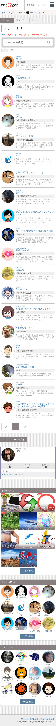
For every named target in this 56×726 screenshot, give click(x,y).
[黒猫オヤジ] (8, 196)
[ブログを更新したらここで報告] (28, 503)
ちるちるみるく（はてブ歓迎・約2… (35, 678)
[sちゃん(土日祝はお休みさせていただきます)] (8, 215)
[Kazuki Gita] (8, 293)
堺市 (33, 120)
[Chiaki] (48, 657)
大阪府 (28, 120)
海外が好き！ (10, 566)
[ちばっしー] (21, 673)
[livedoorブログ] (28, 539)
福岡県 (24, 331)
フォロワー (21, 20)
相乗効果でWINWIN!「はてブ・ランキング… (46, 509)
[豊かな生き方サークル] (10, 521)
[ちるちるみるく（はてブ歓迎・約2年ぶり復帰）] (35, 673)
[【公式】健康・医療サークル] (10, 539)
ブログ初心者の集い (46, 529)
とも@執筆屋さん (21, 598)
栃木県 (28, 101)
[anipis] (21, 657)
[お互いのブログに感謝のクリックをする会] (46, 539)
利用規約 (34, 719)
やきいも (35, 664)
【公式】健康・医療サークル (9, 546)
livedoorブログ (28, 547)
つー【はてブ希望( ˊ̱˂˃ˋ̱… (7, 679)
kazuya (48, 696)
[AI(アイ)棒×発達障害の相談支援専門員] (8, 234)
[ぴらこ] (8, 120)
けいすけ (7, 664)
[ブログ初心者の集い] (46, 521)
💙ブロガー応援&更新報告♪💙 (10, 510)
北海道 (28, 410)
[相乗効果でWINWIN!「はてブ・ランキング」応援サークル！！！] (46, 503)
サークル (36, 20)
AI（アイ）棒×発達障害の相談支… (21, 629)
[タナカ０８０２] (21, 689)
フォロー (10, 466)
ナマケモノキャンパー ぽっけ (35, 614)
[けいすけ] (7, 657)
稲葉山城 (48, 631)
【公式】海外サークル (28, 529)
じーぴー (7, 696)
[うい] (48, 673)
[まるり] (8, 388)
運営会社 (50, 719)
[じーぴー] (7, 689)
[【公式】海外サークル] (28, 521)
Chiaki (48, 664)
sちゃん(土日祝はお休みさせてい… (7, 629)
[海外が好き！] (10, 558)
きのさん (35, 696)
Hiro (3, 34)
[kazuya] (48, 689)
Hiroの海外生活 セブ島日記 (12, 474)
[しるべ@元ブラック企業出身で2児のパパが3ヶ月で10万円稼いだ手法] (8, 407)
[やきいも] (35, 657)
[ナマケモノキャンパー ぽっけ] (8, 177)
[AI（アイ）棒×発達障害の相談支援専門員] (21, 623)
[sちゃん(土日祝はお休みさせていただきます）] (7, 623)
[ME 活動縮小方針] (8, 370)
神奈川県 (29, 140)
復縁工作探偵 (35, 631)
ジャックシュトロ (7, 614)
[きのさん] (35, 689)
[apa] (8, 351)
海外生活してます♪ (28, 566)
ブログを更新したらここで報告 (28, 510)
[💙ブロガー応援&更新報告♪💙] (10, 503)
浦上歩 (7, 599)
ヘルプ (42, 719)
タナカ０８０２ (21, 696)
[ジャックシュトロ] (8, 140)
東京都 (28, 196)
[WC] (8, 159)
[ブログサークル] (10, 5)
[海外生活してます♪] (28, 558)
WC (21, 615)
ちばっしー (21, 680)
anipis (21, 664)
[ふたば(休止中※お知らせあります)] (8, 312)
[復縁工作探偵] (8, 254)
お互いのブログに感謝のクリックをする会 (46, 546)
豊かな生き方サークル (9, 529)
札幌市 (34, 410)
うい (48, 680)
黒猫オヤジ (48, 615)
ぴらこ (48, 599)
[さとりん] (8, 101)
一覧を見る (28, 571)
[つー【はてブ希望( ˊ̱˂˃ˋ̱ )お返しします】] (7, 673)
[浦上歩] (8, 62)
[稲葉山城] (8, 273)
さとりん (35, 599)
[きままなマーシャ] (8, 331)
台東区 (34, 196)
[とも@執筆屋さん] (8, 81)
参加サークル (46, 466)
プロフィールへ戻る (15, 439)
